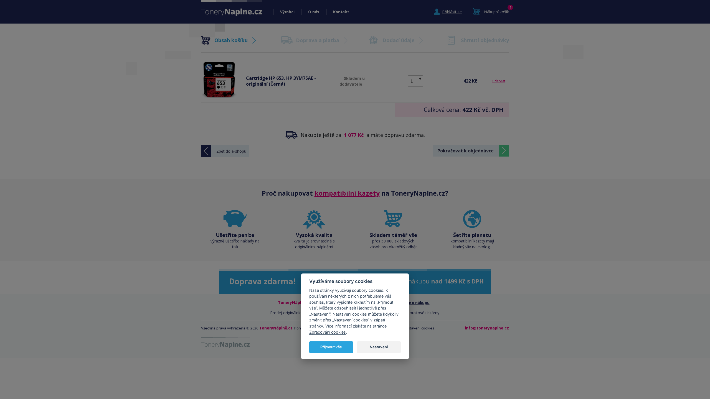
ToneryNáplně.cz (276, 328)
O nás (313, 11)
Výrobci (287, 11)
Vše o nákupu (417, 302)
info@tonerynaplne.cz (487, 328)
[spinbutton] (415, 81)
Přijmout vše (331, 347)
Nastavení (379, 347)
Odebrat (498, 81)
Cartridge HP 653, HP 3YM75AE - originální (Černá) (281, 81)
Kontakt (341, 11)
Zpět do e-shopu (231, 151)
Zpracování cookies (327, 332)
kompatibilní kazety (347, 193)
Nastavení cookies (418, 328)
